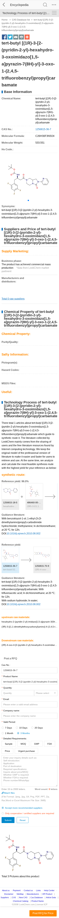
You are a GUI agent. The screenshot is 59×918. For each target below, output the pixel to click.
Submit (8, 820)
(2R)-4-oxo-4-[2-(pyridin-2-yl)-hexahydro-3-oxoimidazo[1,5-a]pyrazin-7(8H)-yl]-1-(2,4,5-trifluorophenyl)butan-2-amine (42, 569)
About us (6, 890)
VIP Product (47, 894)
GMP (36, 744)
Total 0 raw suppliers (13, 298)
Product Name (37, 901)
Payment (16, 890)
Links (38, 890)
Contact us (28, 890)
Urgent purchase (26, 751)
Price (7, 751)
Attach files (9, 793)
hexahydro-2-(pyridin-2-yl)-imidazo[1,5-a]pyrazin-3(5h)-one (10, 506)
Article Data (51, 897)
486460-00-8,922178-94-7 (34, 502)
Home (5, 19)
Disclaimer (8, 894)
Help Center (49, 890)
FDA (49, 744)
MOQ (23, 744)
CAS (14, 897)
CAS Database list (21, 19)
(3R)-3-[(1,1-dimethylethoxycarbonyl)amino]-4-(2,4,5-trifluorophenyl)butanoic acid (34, 506)
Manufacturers (33, 894)
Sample (8, 744)
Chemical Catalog (20, 901)
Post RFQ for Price (43, 913)
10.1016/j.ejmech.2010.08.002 (23, 533)
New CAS (23, 897)
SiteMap (20, 894)
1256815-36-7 (10, 566)
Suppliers (5, 897)
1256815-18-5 (10, 502)
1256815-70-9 (42, 566)
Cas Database (37, 897)
